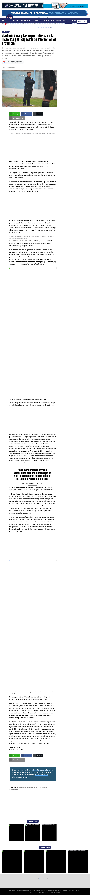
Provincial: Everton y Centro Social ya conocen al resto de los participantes (32, 133)
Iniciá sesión (82, 22)
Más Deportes (25, 20)
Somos (74, 20)
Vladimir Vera (13, 789)
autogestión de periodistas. (41, 770)
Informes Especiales (63, 20)
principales (43, 788)
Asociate (68, 22)
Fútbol (15, 20)
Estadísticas (37, 20)
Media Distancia (49, 20)
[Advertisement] (33, 147)
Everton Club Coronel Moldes (29, 788)
